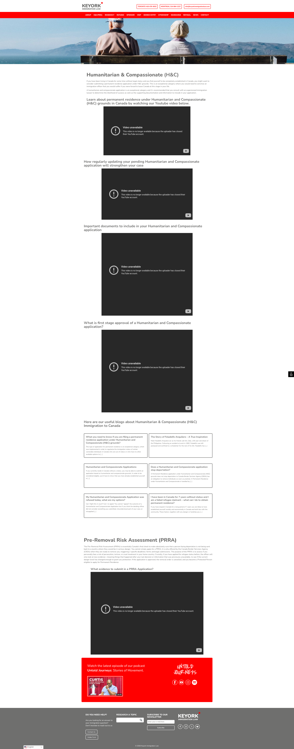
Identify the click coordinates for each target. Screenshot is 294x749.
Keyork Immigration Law (99, 5)
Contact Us (91, 732)
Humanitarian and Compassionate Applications (111, 466)
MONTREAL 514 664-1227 (171, 6)
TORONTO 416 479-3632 (147, 6)
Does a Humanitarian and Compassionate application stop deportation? (179, 468)
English (30, 747)
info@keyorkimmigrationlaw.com (197, 6)
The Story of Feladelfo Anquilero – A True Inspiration (179, 436)
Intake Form (92, 737)
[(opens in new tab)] (105, 686)
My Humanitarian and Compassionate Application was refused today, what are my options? (115, 498)
